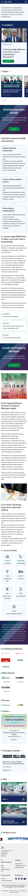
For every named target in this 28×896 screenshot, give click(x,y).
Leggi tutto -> (8, 61)
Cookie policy (13, 890)
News (6, 71)
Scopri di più (6, 681)
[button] (25, 1)
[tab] (8, 774)
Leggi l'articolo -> (7, 770)
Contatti (3, 878)
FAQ (5, 779)
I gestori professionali (20, 865)
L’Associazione (18, 863)
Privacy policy (4, 890)
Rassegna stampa (11, 750)
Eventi (6, 711)
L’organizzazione (19, 867)
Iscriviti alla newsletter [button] (6, 880)
